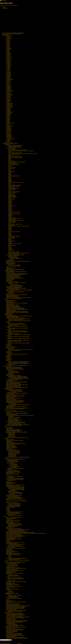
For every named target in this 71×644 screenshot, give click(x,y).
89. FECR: (8, 118)
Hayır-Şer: (8, 602)
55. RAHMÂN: (8, 86)
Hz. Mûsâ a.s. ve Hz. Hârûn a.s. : (11, 347)
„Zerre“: (7, 474)
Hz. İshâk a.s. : (8, 335)
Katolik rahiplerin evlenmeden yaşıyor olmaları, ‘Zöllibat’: (19, 404)
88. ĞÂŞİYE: (8, 117)
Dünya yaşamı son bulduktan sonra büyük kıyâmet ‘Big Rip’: (16, 411)
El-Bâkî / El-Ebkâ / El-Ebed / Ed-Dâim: (14, 156)
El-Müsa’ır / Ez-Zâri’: (11, 219)
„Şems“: (7, 501)
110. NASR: (8, 137)
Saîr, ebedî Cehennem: (12, 456)
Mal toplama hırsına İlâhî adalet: (11, 395)
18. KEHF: (8, 52)
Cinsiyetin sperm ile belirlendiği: (11, 571)
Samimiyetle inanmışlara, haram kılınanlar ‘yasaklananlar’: (17, 377)
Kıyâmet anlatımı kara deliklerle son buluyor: (15, 511)
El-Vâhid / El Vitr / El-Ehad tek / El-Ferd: (15, 243)
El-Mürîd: (10, 215)
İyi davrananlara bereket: (12, 596)
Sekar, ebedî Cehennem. (12, 454)
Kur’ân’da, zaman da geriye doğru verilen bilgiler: (14, 286)
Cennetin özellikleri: (9, 427)
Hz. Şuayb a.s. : (8, 345)
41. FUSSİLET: (8, 73)
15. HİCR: (8, 49)
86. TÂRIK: (8, 115)
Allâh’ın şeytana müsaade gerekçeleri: (14, 265)
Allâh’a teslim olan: (9, 369)
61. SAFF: (8, 92)
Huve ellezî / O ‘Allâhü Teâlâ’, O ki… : (16, 258)
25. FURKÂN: (8, 58)
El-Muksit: (10, 211)
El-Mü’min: (10, 216)
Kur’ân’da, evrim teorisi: (10, 272)
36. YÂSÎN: (8, 69)
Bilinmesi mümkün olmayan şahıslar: (12, 295)
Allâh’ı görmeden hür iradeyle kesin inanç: (15, 577)
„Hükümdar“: (10, 283)
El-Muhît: (9, 204)
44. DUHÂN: (8, 76)
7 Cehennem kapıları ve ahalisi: (11, 449)
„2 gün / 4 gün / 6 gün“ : (10, 462)
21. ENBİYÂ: (8, 55)
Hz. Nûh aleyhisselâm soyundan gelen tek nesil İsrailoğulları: (16, 610)
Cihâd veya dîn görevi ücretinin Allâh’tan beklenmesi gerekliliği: (16, 381)
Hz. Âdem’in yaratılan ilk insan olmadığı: (13, 567)
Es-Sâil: (9, 232)
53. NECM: (8, 84)
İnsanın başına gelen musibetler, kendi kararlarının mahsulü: (16, 601)
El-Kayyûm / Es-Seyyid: (12, 192)
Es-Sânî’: (9, 234)
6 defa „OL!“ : (8, 481)
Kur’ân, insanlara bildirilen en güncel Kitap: (13, 276)
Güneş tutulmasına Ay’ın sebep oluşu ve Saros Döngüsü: (15, 498)
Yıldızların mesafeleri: (12, 490)
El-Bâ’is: (9, 155)
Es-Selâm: (10, 235)
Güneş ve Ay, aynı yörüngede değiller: (16, 493)
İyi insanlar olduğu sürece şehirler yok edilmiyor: (14, 622)
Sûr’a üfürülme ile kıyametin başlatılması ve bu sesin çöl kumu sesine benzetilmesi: (19, 415)
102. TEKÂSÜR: (9, 130)
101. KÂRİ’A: (8, 129)
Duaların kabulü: (11, 292)
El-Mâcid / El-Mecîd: (11, 195)
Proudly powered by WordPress (5, 643)
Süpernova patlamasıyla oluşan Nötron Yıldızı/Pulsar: (15, 484)
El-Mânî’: (9, 198)
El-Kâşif (9, 190)
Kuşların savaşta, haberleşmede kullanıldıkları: (15, 546)
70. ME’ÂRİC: (8, 100)
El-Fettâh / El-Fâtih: (11, 171)
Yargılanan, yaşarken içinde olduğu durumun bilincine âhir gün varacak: (18, 424)
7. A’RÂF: (8, 42)
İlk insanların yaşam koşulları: (13, 565)
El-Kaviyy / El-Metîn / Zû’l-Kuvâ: (14, 191)
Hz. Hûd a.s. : (8, 327)
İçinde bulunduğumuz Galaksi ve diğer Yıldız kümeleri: (15, 486)
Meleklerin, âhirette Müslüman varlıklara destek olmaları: (15, 308)
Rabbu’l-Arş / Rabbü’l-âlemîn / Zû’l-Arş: (15, 224)
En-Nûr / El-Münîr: (11, 222)
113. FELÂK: (8, 140)
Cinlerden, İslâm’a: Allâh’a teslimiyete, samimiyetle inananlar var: (17, 638)
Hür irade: (8, 576)
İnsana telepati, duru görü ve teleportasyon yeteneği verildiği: (16, 581)
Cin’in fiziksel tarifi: (9, 632)
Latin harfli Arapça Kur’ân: (8, 142)
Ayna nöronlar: (8, 582)
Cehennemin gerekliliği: (10, 442)
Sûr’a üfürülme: (11, 416)
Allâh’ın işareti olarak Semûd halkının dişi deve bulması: (17, 330)
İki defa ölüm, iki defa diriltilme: (13, 420)
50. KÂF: (7, 82)
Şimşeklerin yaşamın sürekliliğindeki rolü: (13, 522)
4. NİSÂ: (7, 39)
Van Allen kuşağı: (9, 519)
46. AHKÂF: (8, 78)
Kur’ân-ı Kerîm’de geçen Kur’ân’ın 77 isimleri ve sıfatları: (15, 274)
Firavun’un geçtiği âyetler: (14, 284)
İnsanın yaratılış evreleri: (12, 563)
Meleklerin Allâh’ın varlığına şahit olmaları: (13, 306)
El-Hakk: (9, 178)
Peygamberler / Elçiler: (8, 314)
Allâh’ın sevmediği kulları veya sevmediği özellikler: (14, 408)
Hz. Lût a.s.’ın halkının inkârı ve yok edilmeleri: (14, 615)
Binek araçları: (8, 589)
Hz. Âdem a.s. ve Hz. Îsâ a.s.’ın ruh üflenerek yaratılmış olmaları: (19, 318)
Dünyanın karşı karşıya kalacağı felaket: (12, 554)
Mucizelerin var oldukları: (10, 550)
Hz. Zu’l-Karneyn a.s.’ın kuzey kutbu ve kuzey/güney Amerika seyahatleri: (20, 349)
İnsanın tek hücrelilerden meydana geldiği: (13, 562)
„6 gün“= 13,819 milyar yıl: (12, 467)
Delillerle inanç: (11, 373)
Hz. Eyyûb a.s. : (9, 344)
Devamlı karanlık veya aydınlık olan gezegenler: (14, 497)
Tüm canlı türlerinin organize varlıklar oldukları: (14, 538)
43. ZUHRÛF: (8, 75)
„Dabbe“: (7, 540)
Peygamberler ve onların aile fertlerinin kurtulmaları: (14, 625)
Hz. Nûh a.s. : (8, 322)
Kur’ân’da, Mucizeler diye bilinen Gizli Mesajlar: (10, 143)
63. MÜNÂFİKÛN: (9, 94)
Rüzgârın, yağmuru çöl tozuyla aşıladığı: (15, 524)
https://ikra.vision (6, 3)
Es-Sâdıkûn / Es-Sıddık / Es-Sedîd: (14, 231)
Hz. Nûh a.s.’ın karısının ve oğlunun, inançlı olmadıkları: (17, 326)
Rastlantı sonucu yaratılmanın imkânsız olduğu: (14, 495)
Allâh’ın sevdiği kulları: (10, 374)
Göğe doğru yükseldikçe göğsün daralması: (13, 520)
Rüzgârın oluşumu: (9, 521)
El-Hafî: (9, 176)
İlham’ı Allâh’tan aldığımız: (10, 583)
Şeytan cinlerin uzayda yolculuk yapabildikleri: (14, 634)
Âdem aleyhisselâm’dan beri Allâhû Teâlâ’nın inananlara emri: (16, 271)
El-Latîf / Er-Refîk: (11, 194)
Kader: (7, 266)
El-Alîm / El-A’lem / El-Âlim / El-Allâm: (15, 152)
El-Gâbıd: (10, 172)
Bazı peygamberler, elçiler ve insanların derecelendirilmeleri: (16, 606)
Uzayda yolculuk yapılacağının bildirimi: (13, 505)
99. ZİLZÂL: (8, 127)
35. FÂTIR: (8, 68)
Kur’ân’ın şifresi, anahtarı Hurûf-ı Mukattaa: (13, 275)
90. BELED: (8, 119)
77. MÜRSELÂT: (9, 107)
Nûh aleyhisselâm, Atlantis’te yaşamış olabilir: (15, 323)
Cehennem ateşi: (9, 441)
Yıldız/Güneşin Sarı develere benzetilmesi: (17, 489)
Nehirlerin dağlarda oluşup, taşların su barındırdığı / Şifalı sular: (18, 529)
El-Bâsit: (9, 159)
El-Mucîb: (10, 201)
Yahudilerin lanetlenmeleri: (10, 623)
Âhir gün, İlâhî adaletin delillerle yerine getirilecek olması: (15, 421)
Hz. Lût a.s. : (8, 339)
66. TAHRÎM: (8, 96)
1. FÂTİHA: (8, 36)
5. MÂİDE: (8, 40)
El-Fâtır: (9, 170)
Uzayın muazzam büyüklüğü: (13, 491)
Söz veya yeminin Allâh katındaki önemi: (13, 382)
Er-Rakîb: (10, 226)
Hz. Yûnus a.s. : (8, 355)
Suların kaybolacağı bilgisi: (10, 526)
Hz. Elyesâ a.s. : (9, 357)
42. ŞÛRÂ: (8, 74)
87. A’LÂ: (8, 116)
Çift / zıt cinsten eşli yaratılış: (11, 537)
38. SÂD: (7, 70)
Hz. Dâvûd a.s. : (9, 352)
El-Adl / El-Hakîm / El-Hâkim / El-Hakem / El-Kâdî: (17, 149)
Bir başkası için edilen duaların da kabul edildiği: (16, 291)
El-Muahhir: (10, 200)
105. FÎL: (7, 133)
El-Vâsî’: (9, 247)
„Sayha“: (9, 556)
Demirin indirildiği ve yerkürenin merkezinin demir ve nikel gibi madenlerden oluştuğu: (20, 532)
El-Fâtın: (9, 169)
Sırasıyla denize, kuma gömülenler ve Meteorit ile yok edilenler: (16, 620)
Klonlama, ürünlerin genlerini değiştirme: (13, 603)
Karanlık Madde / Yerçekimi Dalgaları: (12, 512)
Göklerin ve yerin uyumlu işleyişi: (11, 470)
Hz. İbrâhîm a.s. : (9, 332)
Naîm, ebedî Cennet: (11, 433)
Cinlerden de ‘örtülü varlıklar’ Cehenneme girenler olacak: (15, 443)
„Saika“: (9, 555)
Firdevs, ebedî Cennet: (12, 435)
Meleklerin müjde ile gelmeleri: (11, 310)
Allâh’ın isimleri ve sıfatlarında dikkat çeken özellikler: (15, 254)
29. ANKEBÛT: (9, 62)
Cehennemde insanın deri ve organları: (12, 444)
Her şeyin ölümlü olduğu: (10, 539)
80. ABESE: (8, 109)
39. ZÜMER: (8, 71)
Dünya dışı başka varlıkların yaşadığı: (12, 496)
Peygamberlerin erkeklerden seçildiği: (12, 316)
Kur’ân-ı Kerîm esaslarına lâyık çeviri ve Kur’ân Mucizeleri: (12, 33)
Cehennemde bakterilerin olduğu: (11, 446)
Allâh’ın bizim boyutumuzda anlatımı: (14, 146)
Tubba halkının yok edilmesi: (11, 618)
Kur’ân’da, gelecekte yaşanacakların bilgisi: (13, 287)
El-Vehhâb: (10, 249)
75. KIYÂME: (8, 105)
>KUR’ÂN (4, 7)
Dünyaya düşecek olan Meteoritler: (14, 559)
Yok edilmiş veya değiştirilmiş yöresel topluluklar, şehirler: (15, 621)
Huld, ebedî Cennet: (11, 436)
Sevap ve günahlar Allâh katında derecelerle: (13, 386)
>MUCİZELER (4, 8)
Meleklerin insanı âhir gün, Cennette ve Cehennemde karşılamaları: (17, 312)
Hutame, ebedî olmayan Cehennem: (14, 451)
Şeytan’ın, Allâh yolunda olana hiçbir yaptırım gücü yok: (15, 635)
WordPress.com (19, 643)
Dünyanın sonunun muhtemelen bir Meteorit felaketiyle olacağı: (16, 558)
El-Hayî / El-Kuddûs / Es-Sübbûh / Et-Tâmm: (15, 182)
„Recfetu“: (10, 557)
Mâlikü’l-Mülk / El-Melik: (12, 196)
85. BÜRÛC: (8, 114)
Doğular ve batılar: (9, 527)
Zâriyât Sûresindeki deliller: (12, 460)
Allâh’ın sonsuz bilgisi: (10, 260)
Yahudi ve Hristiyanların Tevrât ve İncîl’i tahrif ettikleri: (15, 401)
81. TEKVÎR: (8, 110)
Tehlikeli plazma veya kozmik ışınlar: (14, 506)
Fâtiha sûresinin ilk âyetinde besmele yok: (13, 289)
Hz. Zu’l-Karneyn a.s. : (10, 348)
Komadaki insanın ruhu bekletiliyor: (14, 575)
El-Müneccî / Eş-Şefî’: (12, 217)
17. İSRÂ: (8, 51)
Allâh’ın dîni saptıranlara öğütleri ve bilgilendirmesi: (14, 400)
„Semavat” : (8, 508)
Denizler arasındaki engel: (10, 547)
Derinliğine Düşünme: (10, 279)
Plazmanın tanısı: (11, 477)
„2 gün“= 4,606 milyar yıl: (12, 463)
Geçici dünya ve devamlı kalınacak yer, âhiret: (13, 425)
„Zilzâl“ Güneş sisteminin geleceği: (12, 502)
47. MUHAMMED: (9, 79)
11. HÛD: (8, 45)
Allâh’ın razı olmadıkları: (8, 388)
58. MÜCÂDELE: (9, 89)
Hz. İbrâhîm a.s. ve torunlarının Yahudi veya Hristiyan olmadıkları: (19, 334)
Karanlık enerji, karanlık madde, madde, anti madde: (14, 479)
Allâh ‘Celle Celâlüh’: (12, 148)
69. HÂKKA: (8, 99)
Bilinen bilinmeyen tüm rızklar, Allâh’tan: (15, 595)
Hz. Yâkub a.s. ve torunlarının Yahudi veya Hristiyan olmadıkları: (19, 342)
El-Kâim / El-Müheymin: (12, 188)
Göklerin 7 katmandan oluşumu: (11, 483)
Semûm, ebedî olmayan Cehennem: (14, 453)
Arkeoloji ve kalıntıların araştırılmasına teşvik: (13, 586)
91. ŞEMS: (8, 120)
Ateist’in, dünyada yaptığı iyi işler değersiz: (15, 390)
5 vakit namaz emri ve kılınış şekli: (14, 371)
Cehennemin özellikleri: (10, 439)
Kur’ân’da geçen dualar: (10, 290)
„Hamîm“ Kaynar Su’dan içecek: (11, 447)
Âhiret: (5, 409)
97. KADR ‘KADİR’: (10, 125)
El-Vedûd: (10, 248)
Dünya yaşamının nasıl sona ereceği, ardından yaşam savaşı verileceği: (17, 560)
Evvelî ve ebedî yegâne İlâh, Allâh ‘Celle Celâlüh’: (14, 145)
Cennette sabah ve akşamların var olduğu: (13, 429)
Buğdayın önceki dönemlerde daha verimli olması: (16, 544)
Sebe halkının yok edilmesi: (10, 619)
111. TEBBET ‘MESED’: (10, 138)
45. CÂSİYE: (8, 77)
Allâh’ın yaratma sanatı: (10, 472)
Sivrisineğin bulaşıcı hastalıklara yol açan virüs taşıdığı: (15, 542)
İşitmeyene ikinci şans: (12, 580)
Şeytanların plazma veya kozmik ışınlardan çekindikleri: (15, 637)
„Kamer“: (7, 499)
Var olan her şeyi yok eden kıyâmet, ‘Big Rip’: (14, 513)
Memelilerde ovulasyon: (10, 572)
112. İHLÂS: (8, 139)
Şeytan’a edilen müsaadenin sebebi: (12, 631)
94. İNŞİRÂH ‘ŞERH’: (10, 122)
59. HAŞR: (8, 90)
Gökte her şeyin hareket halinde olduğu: (14, 492)
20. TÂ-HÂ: (8, 54)
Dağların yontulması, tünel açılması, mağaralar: (16, 530)
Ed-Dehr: (9, 166)
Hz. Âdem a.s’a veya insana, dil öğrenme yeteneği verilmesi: (16, 568)
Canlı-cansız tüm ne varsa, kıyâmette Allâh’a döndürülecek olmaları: (17, 413)
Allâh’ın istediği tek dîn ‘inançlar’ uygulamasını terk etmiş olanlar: (17, 407)
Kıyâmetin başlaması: (11, 514)
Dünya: (5, 516)
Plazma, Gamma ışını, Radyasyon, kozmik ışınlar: (14, 476)
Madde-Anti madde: (11, 480)
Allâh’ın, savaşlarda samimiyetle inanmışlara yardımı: (15, 608)
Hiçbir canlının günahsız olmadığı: (12, 414)
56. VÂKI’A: (8, 87)
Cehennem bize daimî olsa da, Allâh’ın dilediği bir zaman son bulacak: (17, 457)
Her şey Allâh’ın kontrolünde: (11, 263)
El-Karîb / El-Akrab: (11, 189)
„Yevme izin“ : (8, 412)
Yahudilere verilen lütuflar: (12, 624)
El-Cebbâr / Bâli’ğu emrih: (12, 163)
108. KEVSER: (8, 135)
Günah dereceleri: (9, 448)
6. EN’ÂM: (8, 41)
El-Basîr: (9, 158)
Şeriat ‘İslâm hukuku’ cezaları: (11, 609)
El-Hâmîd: (10, 180)
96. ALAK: (8, 124)
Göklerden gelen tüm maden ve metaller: (13, 485)
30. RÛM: (8, 63)
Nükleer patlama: (9, 549)
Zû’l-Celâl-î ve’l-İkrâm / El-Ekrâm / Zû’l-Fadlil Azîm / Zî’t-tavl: (18, 252)
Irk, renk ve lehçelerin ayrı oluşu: (11, 569)
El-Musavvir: (10, 214)
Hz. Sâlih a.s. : (8, 329)
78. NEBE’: (8, 108)
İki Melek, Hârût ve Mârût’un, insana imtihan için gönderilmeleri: (17, 311)
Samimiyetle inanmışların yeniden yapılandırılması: (14, 430)
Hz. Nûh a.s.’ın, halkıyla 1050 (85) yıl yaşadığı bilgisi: (17, 282)
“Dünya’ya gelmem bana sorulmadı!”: (16, 391)
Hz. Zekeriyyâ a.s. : (9, 358)
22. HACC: (8, 56)
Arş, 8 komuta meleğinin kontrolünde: (12, 305)
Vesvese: (7, 599)
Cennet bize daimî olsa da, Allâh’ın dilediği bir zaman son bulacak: (17, 437)
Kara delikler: (8, 510)
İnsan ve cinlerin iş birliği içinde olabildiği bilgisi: (14, 633)
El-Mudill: (10, 202)
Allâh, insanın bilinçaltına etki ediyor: (12, 597)
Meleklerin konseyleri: (10, 303)
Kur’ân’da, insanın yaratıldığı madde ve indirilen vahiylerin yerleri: (17, 273)
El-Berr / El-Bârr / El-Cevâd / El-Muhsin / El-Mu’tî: (16, 161)
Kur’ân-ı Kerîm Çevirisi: (8, 35)
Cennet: (5, 426)
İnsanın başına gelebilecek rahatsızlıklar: (12, 604)
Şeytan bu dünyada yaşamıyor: (11, 636)
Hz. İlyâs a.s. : (8, 356)
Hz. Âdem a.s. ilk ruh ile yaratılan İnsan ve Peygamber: (15, 317)
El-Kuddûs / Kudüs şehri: (12, 256)
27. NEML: (8, 60)
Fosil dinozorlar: (9, 541)
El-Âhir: (9, 151)
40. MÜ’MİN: (8, 72)
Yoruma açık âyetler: (9, 293)
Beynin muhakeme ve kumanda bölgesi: (14, 598)
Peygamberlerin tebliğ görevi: (11, 315)
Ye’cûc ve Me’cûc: (9, 552)
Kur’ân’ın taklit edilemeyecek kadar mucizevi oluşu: (14, 277)
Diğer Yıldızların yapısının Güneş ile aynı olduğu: (16, 487)
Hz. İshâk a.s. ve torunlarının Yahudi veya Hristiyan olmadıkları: (18, 336)
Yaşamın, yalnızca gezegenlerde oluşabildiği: (13, 517)
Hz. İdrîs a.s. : (8, 321)
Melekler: (5, 299)
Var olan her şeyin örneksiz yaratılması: (12, 473)
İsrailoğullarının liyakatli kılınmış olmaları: (15, 611)
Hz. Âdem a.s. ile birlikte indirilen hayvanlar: (15, 319)
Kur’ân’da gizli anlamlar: (10, 278)
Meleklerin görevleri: (9, 301)
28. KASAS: (8, 61)
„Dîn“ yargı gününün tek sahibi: (11, 410)
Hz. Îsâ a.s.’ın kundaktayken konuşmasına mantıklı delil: (17, 362)
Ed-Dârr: (9, 165)
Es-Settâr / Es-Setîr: (11, 237)
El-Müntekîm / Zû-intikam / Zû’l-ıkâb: (14, 218)
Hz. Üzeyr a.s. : (8, 351)
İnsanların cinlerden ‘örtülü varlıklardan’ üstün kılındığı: (15, 607)
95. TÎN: (7, 123)
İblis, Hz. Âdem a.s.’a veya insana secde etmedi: (14, 628)
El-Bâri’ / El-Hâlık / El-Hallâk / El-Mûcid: (15, 157)
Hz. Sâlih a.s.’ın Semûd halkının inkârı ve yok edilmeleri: (15, 614)
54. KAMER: (8, 85)
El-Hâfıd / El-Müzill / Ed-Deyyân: (14, 175)
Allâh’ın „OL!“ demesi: (10, 262)
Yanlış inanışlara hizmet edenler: (11, 392)
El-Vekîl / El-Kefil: (11, 250)
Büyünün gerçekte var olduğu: (11, 399)
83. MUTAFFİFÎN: (9, 112)
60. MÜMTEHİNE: (9, 91)
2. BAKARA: (8, 37)
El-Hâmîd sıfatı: (11, 259)
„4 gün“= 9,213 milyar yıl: (12, 465)
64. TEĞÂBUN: (9, 95)
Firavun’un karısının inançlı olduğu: (16, 285)
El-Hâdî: (9, 174)
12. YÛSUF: (8, 46)
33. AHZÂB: (8, 66)
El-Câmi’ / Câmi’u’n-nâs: (12, 162)
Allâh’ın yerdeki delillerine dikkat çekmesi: (13, 534)
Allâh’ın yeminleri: (9, 268)
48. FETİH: (8, 80)
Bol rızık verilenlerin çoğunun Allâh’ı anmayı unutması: (15, 394)
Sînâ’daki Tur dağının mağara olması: (12, 551)
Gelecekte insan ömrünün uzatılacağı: (12, 588)
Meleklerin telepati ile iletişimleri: (11, 300)
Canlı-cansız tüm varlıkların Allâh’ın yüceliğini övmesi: (15, 368)
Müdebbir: (10, 469)
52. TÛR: (7, 83)
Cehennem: (6, 438)
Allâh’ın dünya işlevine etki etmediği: (14, 264)
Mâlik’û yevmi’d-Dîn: (12, 197)
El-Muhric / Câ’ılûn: (11, 205)
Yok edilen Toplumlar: (7, 612)
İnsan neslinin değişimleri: (10, 566)
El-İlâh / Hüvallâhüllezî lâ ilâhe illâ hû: (14, 185)
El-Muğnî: (10, 203)
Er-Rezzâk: (10, 229)
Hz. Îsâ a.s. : (8, 360)
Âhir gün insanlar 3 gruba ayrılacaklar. (14, 423)
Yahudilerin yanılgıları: (12, 405)
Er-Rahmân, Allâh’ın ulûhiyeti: (13, 257)
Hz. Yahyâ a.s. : (8, 359)
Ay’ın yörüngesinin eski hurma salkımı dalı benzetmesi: (17, 500)
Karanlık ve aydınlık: (9, 482)
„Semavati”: (8, 509)
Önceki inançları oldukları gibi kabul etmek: (13, 385)
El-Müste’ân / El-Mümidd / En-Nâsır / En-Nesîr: (16, 220)
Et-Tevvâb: (10, 241)
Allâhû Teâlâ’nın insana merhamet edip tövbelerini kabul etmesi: (16, 387)
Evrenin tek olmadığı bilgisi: (10, 507)
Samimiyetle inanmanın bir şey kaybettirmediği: (16, 578)
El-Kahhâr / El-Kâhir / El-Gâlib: (13, 187)
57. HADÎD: (8, 88)
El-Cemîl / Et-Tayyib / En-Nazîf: (13, 164)
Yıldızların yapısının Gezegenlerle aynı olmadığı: (16, 488)
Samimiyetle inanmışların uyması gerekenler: (13, 375)
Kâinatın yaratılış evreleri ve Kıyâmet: (12, 459)
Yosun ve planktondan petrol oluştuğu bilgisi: (13, 536)
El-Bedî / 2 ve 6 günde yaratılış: (13, 255)
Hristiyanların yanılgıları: (12, 403)
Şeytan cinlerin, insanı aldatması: (11, 630)
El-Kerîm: (10, 193)
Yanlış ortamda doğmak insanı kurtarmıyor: (13, 398)
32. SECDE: (8, 65)
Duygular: (8, 579)
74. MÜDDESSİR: (9, 104)
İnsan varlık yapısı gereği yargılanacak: (12, 593)
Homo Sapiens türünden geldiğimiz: (12, 564)
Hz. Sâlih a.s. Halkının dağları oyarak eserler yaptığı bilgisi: (18, 331)
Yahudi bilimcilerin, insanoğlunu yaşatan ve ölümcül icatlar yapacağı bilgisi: (18, 297)
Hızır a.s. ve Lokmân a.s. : (10, 346)
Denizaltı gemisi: (11, 591)
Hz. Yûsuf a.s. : (8, 343)
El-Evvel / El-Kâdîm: (11, 167)
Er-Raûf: (9, 228)
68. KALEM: (8, 98)
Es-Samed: (10, 233)
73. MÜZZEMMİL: (9, 103)
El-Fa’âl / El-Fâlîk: (11, 168)
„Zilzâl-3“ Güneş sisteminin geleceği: (14, 504)
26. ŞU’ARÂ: (8, 59)
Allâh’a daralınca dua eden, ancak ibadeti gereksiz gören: (15, 396)
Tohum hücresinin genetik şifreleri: (12, 543)
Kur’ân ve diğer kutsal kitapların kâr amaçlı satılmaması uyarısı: (16, 294)
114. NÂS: (8, 141)
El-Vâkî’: (9, 244)
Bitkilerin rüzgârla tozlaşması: (13, 525)
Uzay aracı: (10, 590)
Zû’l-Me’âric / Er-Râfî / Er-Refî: (13, 253)
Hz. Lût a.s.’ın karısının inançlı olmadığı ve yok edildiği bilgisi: (18, 340)
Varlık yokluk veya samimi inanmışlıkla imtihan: (14, 379)
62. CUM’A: (8, 93)
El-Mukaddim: (10, 209)
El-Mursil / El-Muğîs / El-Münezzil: (14, 213)
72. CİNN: (8, 102)
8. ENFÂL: (8, 43)
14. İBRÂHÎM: (8, 48)
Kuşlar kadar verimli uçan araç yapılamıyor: (13, 545)
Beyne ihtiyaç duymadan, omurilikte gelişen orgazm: (14, 570)
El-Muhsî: (10, 206)
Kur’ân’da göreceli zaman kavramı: (12, 281)
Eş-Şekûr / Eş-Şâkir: (11, 240)
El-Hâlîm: (10, 179)
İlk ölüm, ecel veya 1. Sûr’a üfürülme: (14, 417)
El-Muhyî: (10, 207)
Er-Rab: (9, 223)
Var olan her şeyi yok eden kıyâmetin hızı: (15, 515)
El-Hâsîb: (9, 181)
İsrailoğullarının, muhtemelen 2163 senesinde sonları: (17, 288)
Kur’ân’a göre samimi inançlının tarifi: (12, 296)
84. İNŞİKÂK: (8, 113)
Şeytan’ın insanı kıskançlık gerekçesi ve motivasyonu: (15, 629)
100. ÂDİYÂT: (8, 128)
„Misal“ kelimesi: (9, 280)
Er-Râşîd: (9, 227)
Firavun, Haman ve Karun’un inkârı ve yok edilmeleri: (15, 617)
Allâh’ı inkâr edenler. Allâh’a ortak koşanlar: (13, 389)
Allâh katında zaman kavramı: (11, 267)
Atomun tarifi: (10, 475)
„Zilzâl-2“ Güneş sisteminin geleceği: (14, 503)
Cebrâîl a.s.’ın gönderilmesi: (10, 302)
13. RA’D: (8, 47)
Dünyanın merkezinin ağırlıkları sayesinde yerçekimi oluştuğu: (16, 531)
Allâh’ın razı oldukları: (8, 366)
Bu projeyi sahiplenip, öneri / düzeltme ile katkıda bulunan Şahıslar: (13, 32)
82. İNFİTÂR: (8, 111)
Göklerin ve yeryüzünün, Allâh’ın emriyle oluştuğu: (14, 468)
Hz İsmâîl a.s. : (8, 337)
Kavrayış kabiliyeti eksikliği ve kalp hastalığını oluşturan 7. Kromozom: (18, 605)
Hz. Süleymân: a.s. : (9, 353)
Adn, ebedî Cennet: (11, 434)
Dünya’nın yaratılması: (14, 464)
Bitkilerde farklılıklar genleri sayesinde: (14, 523)
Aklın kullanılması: (9, 585)
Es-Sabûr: (10, 230)
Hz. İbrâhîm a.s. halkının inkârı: (13, 333)
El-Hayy (9, 184)
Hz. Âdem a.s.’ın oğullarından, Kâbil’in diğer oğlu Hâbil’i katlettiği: (19, 320)
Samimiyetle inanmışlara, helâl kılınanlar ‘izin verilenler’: (17, 376)
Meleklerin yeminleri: (9, 313)
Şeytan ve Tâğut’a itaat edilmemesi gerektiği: (13, 383)
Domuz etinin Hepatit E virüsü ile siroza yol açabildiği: (19, 378)
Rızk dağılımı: (8, 594)
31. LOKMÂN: (8, 64)
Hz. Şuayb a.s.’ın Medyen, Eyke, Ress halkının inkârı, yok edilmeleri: (17, 616)
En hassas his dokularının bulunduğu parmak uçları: (14, 573)
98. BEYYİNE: (8, 126)
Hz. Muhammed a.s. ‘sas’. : (10, 364)
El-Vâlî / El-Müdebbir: (12, 245)
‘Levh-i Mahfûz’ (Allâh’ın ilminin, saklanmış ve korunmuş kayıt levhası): (18, 261)
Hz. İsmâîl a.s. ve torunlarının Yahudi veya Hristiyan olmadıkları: (19, 338)
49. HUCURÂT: (9, 81)
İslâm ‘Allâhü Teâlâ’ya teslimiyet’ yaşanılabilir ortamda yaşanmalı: (17, 384)
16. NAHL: (8, 50)
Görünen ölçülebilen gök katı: (15, 466)
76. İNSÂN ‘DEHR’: (9, 106)
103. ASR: (8, 131)
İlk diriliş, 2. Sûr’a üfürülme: (13, 418)
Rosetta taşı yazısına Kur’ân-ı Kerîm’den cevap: (14, 298)
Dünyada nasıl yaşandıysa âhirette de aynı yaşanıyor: (17, 422)
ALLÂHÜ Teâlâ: (7, 144)
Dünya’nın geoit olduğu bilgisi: (11, 518)
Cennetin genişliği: (9, 428)
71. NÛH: (8, 101)
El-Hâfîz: (9, 177)
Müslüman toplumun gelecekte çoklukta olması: (14, 553)
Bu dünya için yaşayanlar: (10, 397)
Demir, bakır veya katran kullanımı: (14, 350)
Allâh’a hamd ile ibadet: (12, 370)
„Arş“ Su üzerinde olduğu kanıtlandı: (12, 461)
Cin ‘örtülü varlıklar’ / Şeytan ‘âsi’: (10, 627)
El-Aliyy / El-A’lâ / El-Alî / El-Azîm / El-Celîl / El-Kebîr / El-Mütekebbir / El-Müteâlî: (22, 153)
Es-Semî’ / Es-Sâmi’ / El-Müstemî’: (14, 236)
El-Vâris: (9, 246)
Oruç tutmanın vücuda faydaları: (13, 372)
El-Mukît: (9, 210)
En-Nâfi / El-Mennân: (11, 221)
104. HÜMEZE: (9, 132)
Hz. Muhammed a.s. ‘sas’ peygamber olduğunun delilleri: (17, 365)
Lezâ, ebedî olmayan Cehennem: (13, 452)
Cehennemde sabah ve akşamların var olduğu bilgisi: (14, 440)
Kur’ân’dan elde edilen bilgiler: (9, 270)
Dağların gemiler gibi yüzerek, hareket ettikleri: (14, 528)
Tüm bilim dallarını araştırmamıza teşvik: (13, 584)
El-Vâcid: (9, 242)
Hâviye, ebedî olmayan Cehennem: (14, 450)
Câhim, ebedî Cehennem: (12, 455)
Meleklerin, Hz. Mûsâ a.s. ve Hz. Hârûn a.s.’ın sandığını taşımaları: (17, 309)
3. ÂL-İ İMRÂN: (9, 38)
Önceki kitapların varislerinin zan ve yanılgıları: (14, 402)
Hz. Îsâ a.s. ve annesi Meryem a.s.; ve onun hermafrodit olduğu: (18, 363)
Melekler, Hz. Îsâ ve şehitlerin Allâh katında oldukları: (15, 269)
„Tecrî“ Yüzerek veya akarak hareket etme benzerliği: (15, 478)
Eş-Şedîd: (9, 239)
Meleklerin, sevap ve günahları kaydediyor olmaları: (14, 307)
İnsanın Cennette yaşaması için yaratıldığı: (13, 431)
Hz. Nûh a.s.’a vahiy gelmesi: (13, 325)
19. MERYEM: (8, 53)
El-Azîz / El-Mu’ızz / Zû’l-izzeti (13, 154)
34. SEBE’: (8, 67)
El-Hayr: (9, 183)
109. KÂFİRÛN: (9, 136)
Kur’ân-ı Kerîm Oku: (5, 34)
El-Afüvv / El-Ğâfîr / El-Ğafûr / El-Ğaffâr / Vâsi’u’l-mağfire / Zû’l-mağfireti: (20, 150)
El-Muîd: (9, 208)
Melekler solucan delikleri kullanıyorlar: (12, 304)
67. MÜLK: (8, 97)
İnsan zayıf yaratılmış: (9, 592)
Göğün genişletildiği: (11, 494)
